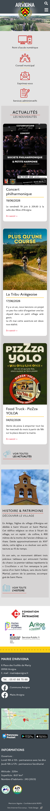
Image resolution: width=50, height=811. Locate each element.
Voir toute (19, 589)
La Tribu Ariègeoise (21, 294)
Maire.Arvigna (17, 694)
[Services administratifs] (25, 93)
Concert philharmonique (19, 191)
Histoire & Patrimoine (22, 510)
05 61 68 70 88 (18, 679)
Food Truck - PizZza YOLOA (22, 410)
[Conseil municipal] (25, 57)
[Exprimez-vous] (25, 75)
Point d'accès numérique (25, 47)
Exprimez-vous (25, 83)
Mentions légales (15, 803)
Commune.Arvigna (20, 687)
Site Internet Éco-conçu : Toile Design (22, 807)
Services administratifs (25, 100)
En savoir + (11, 215)
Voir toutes (22, 455)
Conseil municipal (25, 65)
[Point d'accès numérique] (25, 39)
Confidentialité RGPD (33, 803)
